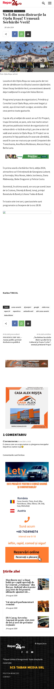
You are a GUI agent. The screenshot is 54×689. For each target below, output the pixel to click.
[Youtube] (32, 652)
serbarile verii (28, 311)
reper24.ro (16, 311)
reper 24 (7, 311)
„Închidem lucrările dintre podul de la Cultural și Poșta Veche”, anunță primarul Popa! (40, 341)
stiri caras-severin (42, 311)
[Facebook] (15, 34)
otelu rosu (45, 307)
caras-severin (16, 307)
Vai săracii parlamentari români (20, 603)
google (36, 307)
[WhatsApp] (21, 34)
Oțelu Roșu (8, 11)
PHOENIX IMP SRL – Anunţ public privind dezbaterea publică (12, 339)
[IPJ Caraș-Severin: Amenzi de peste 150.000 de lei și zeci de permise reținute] (43, 622)
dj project (27, 307)
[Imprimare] (28, 34)
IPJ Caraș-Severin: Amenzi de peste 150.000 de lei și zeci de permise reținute (20, 622)
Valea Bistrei (8, 315)
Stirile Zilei (19, 11)
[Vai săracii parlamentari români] (43, 606)
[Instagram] (27, 652)
